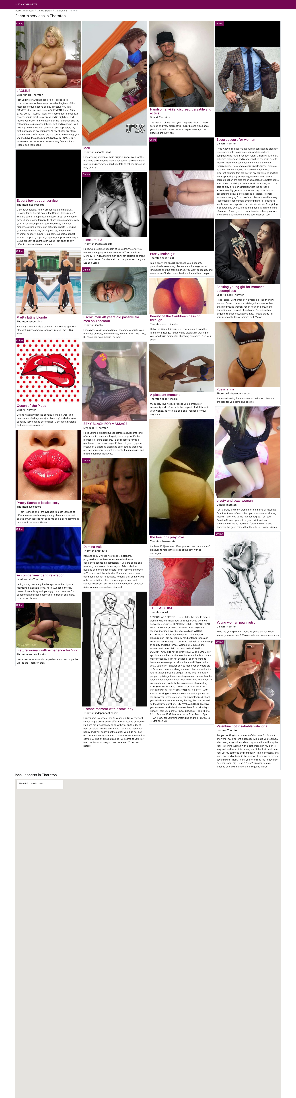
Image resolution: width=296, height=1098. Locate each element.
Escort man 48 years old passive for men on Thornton (111, 319)
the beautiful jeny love (167, 537)
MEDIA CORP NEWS (26, 4)
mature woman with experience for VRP (47, 650)
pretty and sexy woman (235, 500)
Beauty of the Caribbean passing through (175, 318)
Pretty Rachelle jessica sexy (38, 503)
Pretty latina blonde (32, 317)
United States (44, 10)
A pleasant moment (165, 395)
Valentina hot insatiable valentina (242, 726)
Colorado (60, 10)
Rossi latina (225, 389)
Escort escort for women (236, 140)
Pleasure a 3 (92, 240)
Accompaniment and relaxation (40, 575)
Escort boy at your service (37, 200)
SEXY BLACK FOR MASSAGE (105, 424)
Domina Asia (93, 547)
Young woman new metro (236, 622)
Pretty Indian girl (162, 254)
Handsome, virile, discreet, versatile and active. (180, 111)
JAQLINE (23, 91)
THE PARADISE (161, 608)
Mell (86, 148)
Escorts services (24, 10)
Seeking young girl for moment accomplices (240, 289)
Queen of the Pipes (31, 406)
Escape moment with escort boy (108, 709)
